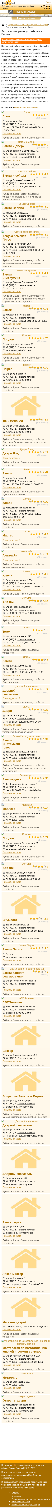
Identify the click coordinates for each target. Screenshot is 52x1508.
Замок (7, 310)
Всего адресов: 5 (11, 458)
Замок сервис (12, 1222)
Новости (21, 11)
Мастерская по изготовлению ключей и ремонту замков (24, 1349)
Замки (7, 473)
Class (6, 116)
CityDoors (9, 920)
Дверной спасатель (10, 692)
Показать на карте (11, 133)
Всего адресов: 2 (11, 698)
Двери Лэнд (11, 453)
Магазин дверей (14, 1322)
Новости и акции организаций (26, 1504)
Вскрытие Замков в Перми (22, 1096)
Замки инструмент (11, 276)
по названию (20, 107)
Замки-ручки (11, 779)
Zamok (7, 503)
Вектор (7, 1051)
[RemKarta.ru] (13, 2)
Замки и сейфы (14, 175)
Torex (6, 631)
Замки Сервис (13, 208)
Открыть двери (14, 1400)
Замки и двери (13, 146)
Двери (7, 710)
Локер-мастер (12, 1274)
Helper (7, 369)
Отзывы (31, 11)
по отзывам (32, 107)
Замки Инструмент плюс (11, 744)
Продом (8, 339)
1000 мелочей (12, 421)
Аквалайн (9, 555)
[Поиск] (10, 12)
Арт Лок (8, 602)
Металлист (10, 1377)
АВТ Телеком (12, 1002)
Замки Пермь (12, 949)
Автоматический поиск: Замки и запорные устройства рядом (22, 40)
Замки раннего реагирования (13, 974)
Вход (48, 2)
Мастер (7, 535)
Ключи (7, 575)
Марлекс (8, 809)
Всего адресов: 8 (11, 540)
